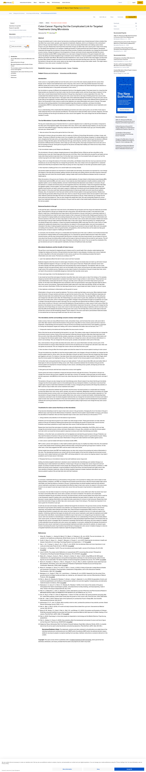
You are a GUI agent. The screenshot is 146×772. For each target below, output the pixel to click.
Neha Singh (52, 33)
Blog (48, 2)
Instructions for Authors (25, 2)
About (35, 2)
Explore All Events (84, 8)
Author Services (66, 2)
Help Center (42, 2)
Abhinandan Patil (42, 33)
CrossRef (86, 538)
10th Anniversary (56, 2)
